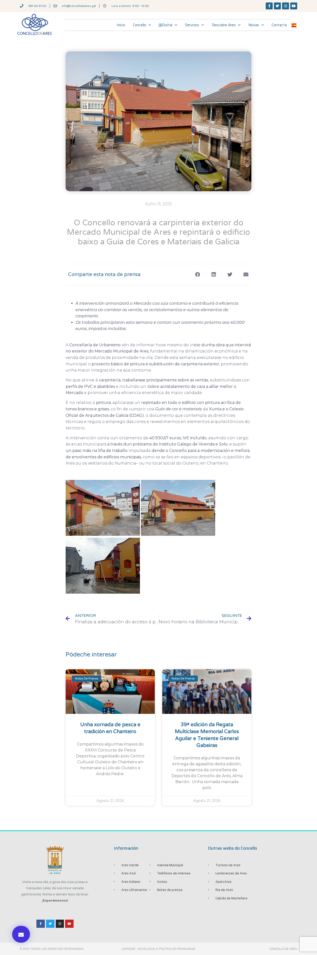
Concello (139, 25)
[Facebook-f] (269, 5)
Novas (253, 25)
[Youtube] (293, 5)
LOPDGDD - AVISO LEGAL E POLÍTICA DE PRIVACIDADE (158, 948)
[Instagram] (285, 5)
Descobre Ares (224, 25)
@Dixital (165, 25)
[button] (21, 934)
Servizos (192, 25)
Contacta (279, 25)
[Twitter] (277, 5)
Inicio (121, 25)
